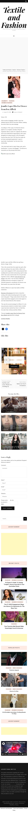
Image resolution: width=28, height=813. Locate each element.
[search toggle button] (25, 1)
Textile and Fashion (14, 17)
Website (3, 493)
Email (2, 487)
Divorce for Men (14, 691)
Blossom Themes (14, 803)
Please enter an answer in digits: (4, 502)
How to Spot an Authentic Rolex (9, 411)
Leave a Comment (18, 112)
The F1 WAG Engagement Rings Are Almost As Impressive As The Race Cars (14, 606)
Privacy (16, 805)
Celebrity (4, 100)
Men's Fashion (9, 409)
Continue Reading (5, 318)
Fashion (11, 100)
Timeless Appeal (14, 670)
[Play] (3, 754)
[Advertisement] (14, 54)
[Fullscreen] (25, 754)
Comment (3, 465)
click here (13, 784)
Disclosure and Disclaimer (6, 808)
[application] (14, 748)
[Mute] (22, 754)
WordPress (12, 805)
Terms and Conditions (18, 808)
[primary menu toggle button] (14, 36)
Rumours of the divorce (7, 293)
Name (3, 480)
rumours (11, 120)
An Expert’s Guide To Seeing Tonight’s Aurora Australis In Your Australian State (14, 584)
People (17, 148)
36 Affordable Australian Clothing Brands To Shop (14, 713)
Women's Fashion (7, 102)
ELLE (17, 315)
